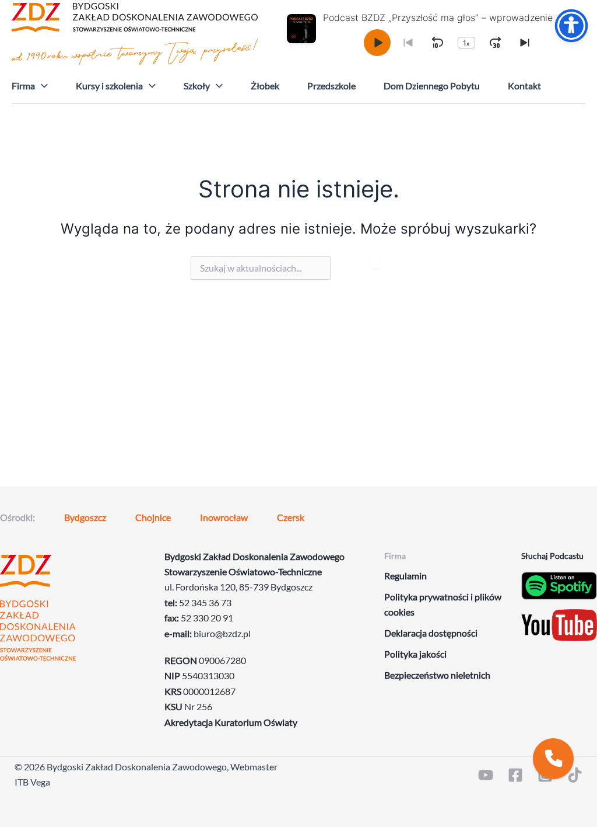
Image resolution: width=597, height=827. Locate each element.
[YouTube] (485, 775)
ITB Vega (32, 781)
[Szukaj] (375, 262)
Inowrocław (224, 517)
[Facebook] (515, 775)
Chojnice (153, 517)
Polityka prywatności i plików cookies (442, 604)
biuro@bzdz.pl (222, 633)
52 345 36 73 (205, 602)
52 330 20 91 (207, 617)
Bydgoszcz (85, 517)
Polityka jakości (415, 653)
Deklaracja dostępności (430, 632)
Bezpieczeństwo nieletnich (437, 674)
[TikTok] (574, 775)
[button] (41, 85)
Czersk (290, 517)
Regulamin (405, 575)
